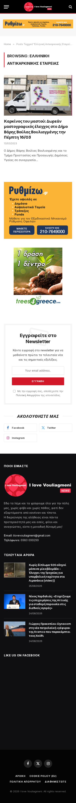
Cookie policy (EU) (43, 776)
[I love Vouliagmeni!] (38, 7)
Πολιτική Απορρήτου (28, 395)
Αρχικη (20, 776)
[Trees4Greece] (38, 277)
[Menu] (6, 7)
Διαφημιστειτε (55, 781)
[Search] (70, 7)
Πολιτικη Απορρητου (25, 781)
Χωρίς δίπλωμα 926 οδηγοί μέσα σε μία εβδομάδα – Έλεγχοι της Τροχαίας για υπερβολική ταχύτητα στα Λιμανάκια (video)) (47, 572)
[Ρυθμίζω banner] (38, 23)
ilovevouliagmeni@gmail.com (31, 535)
